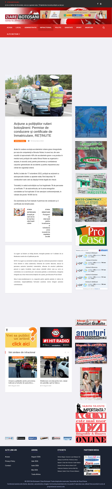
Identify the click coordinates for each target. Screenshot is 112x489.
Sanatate (69, 27)
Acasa (9, 27)
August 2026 (35, 457)
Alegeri (64, 457)
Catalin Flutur (66, 471)
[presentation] (65, 352)
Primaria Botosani (74, 471)
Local (18, 27)
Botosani (76, 457)
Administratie (31, 27)
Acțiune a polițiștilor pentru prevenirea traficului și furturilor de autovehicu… (22, 382)
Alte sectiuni (12, 34)
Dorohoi (60, 465)
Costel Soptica (76, 462)
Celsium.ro (97, 288)
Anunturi (89, 27)
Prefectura (72, 460)
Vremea (78, 250)
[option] (61, 5)
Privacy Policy (10, 461)
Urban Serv (65, 462)
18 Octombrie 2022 (37, 141)
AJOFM (64, 460)
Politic (58, 27)
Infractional (46, 27)
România (65, 468)
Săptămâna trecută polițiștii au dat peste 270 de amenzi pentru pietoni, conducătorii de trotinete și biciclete (61, 5)
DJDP (74, 465)
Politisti (59, 457)
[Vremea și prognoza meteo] (103, 250)
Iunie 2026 (35, 466)
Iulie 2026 (34, 461)
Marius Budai (69, 465)
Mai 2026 (34, 470)
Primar (63, 465)
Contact (8, 466)
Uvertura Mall (72, 468)
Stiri (68, 460)
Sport (78, 27)
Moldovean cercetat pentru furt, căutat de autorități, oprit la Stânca (53, 382)
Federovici (60, 468)
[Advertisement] (56, 54)
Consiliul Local (70, 457)
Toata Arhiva (35, 474)
